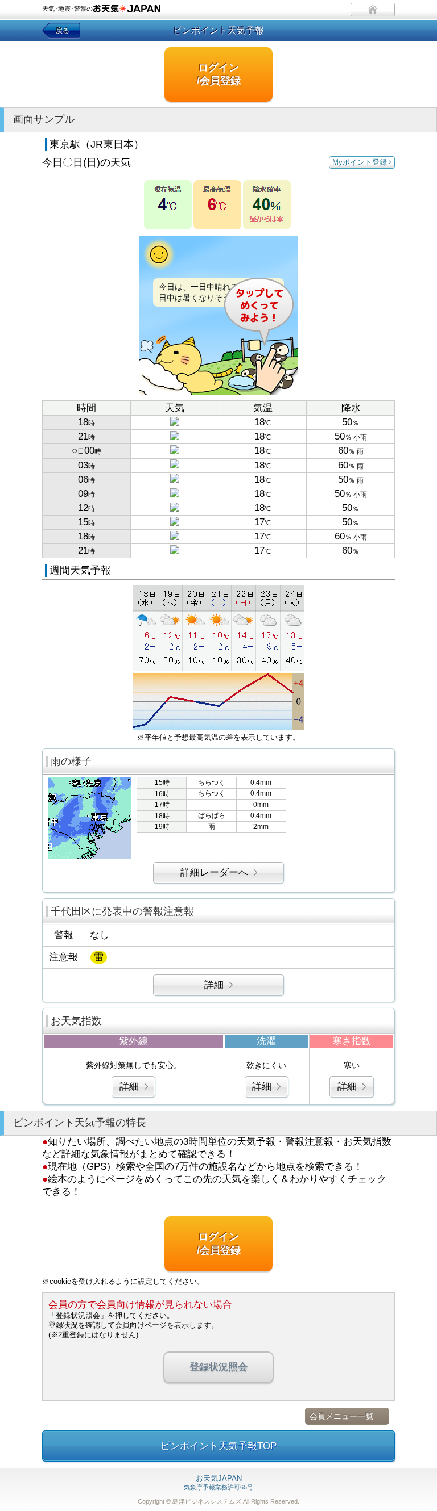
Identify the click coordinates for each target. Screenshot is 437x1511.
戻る (62, 31)
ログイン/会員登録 (219, 74)
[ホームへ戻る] (373, 9)
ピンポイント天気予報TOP (218, 1446)
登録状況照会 (218, 1367)
